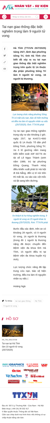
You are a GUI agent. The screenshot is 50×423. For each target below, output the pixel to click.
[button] (45, 17)
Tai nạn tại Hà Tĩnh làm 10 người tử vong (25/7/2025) (12, 346)
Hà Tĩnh (38, 301)
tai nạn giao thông (23, 301)
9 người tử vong (10, 306)
